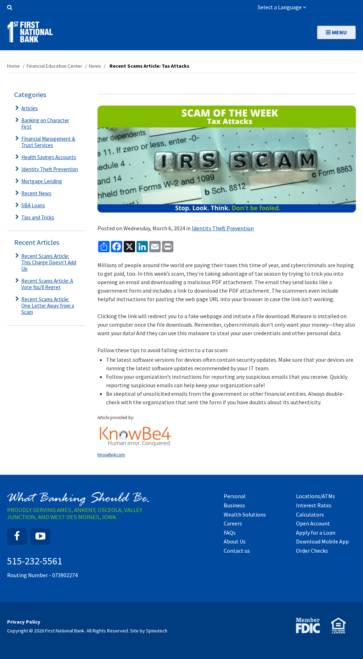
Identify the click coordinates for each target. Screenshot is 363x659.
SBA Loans (33, 205)
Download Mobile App (322, 541)
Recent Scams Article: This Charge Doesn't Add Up (48, 262)
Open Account (313, 523)
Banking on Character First (45, 123)
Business (234, 505)
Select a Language (280, 7)
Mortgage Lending (41, 181)
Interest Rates (313, 505)
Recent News (36, 193)
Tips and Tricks (37, 217)
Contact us (237, 550)
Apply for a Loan (315, 532)
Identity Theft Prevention (223, 228)
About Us (235, 541)
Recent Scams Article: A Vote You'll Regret (47, 284)
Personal (235, 496)
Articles (29, 108)
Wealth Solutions (245, 514)
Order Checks (312, 550)
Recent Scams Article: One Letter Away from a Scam (47, 305)
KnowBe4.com (111, 455)
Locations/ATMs (315, 496)
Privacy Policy (23, 622)
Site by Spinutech (148, 630)
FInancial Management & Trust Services (48, 141)
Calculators (310, 514)
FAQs (230, 532)
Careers (233, 523)
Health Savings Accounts (48, 157)
